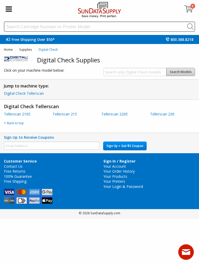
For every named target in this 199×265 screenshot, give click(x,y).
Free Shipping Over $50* (33, 39)
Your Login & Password (123, 186)
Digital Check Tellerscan (24, 93)
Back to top (15, 123)
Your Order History (119, 171)
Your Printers (114, 181)
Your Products (115, 176)
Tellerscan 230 (162, 114)
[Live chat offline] (186, 252)
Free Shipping (15, 181)
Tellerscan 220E (114, 114)
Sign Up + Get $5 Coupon (124, 146)
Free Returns (14, 171)
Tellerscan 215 (65, 114)
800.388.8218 (181, 39)
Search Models (181, 72)
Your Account (114, 166)
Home (8, 49)
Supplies (25, 49)
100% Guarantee (18, 176)
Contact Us (13, 166)
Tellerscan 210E (17, 114)
